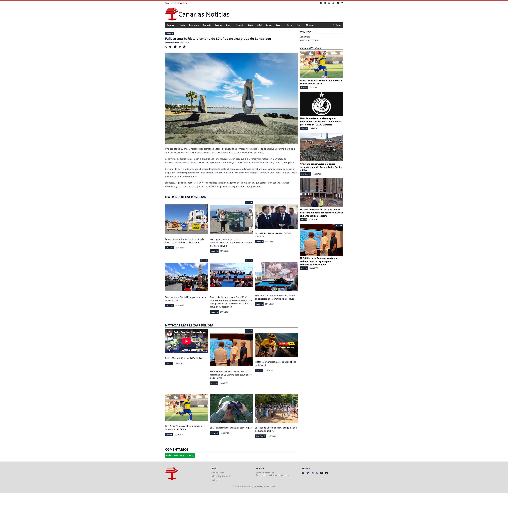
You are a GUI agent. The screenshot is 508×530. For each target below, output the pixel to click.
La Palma (214, 383)
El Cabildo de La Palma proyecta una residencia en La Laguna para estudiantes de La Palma (231, 374)
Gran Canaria (261, 436)
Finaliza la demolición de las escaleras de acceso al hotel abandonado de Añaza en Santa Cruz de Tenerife (321, 212)
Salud (259, 25)
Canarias (170, 25)
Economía (207, 25)
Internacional (194, 25)
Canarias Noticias (172, 43)
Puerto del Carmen (309, 40)
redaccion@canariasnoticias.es (275, 475)
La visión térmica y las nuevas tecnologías (231, 427)
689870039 (269, 472)
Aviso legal (215, 480)
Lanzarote (169, 34)
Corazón (269, 25)
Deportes (218, 25)
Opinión (289, 25)
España (182, 25)
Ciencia (228, 25)
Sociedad (304, 128)
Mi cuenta (310, 25)
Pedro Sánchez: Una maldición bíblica (184, 358)
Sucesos (279, 25)
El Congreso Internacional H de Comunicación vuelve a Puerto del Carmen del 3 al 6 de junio (231, 242)
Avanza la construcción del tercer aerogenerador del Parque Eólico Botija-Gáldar (321, 167)
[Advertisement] (79, 511)
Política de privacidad (220, 476)
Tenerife (304, 219)
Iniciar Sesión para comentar (180, 455)
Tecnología (240, 25)
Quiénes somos (217, 472)
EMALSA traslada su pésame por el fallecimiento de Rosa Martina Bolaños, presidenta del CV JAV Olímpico (321, 121)
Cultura (250, 25)
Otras (298, 25)
